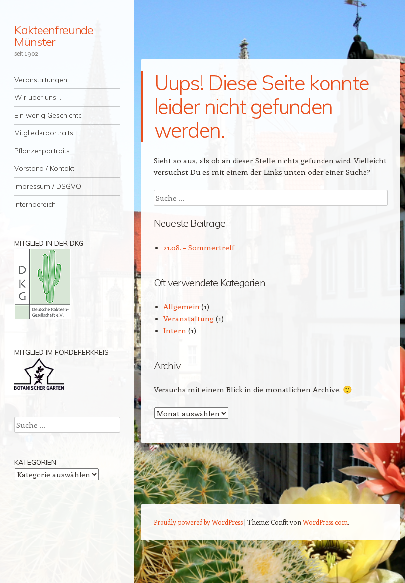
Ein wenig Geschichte (48, 115)
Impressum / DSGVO (47, 186)
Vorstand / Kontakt (44, 168)
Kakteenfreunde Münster (53, 35)
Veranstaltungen (40, 79)
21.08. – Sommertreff (198, 247)
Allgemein (181, 306)
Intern (174, 330)
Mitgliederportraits (43, 132)
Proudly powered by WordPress (198, 522)
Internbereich (35, 204)
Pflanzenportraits (42, 150)
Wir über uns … (38, 97)
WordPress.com (325, 522)
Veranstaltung (188, 318)
